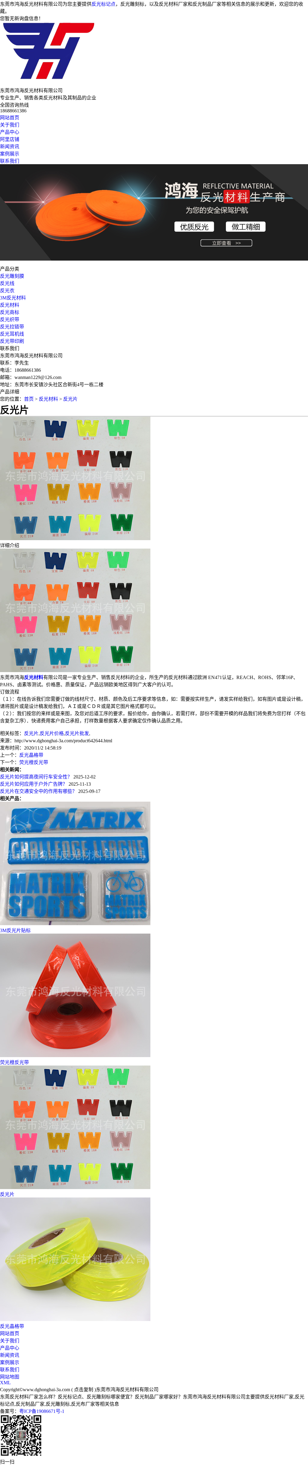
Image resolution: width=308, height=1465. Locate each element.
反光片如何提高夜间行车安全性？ (36, 776)
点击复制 (83, 1389)
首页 (29, 399)
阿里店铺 (9, 139)
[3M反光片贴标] (75, 923)
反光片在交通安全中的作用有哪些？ (38, 791)
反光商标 (9, 312)
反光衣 (7, 290)
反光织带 (9, 319)
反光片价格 (52, 733)
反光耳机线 (12, 334)
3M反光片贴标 (15, 930)
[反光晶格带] (75, 1319)
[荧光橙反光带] (75, 1055)
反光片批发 (77, 733)
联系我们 (9, 161)
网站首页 (9, 117)
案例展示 (9, 153)
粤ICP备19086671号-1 (41, 1411)
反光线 (7, 283)
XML (5, 1382)
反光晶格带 (31, 755)
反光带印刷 (12, 341)
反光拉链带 (12, 326)
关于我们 (9, 124)
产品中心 (9, 132)
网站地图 (9, 1376)
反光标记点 (103, 4)
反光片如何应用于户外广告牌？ (34, 784)
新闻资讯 (9, 146)
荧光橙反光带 (33, 762)
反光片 (70, 399)
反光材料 (9, 305)
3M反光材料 (13, 297)
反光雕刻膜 (12, 276)
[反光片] (75, 1187)
